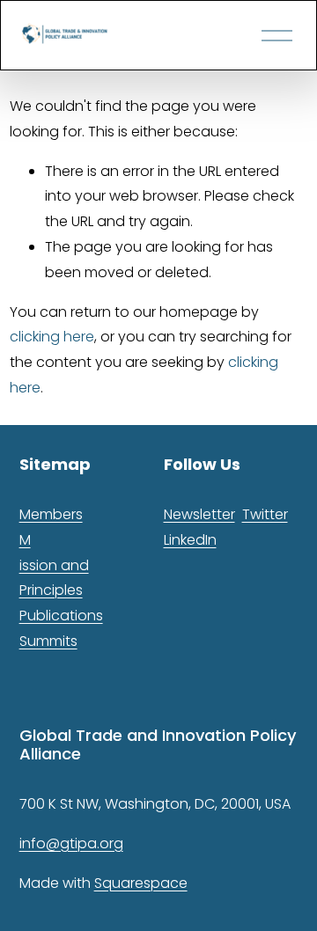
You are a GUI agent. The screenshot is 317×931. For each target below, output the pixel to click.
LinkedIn (190, 540)
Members (51, 514)
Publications (61, 615)
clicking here (52, 336)
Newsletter (199, 514)
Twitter (265, 514)
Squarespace (141, 883)
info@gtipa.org (71, 843)
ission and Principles (54, 578)
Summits (48, 641)
